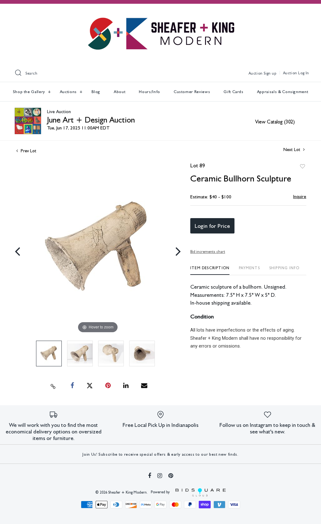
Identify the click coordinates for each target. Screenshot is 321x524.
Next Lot (292, 149)
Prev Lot (27, 150)
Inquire (299, 196)
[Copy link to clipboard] (53, 386)
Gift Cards (234, 91)
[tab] (209, 270)
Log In (303, 73)
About (119, 91)
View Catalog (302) (275, 122)
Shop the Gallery (29, 91)
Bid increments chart (207, 251)
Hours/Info (149, 91)
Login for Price (212, 226)
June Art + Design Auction (91, 119)
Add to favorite (302, 166)
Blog (96, 91)
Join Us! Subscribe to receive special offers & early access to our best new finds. (160, 454)
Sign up (270, 73)
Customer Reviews (192, 91)
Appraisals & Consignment (282, 91)
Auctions (69, 91)
